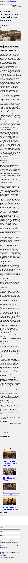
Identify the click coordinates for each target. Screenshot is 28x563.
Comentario (3, 515)
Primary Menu (5, 1)
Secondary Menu (6, 4)
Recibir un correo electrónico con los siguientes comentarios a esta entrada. (9, 541)
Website (2, 535)
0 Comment (3, 27)
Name (2, 527)
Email (2, 531)
